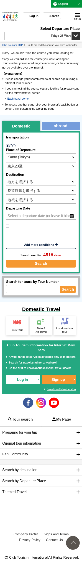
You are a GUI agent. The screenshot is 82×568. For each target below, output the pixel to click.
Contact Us (54, 540)
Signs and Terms (56, 534)
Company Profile (25, 534)
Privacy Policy (30, 540)
